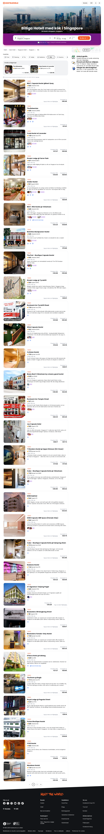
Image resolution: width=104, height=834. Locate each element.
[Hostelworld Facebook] (4, 803)
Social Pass (64, 803)
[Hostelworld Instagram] (11, 803)
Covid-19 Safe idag (38, 220)
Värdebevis (49, 831)
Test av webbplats (59, 831)
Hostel (29, 81)
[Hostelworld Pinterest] (19, 803)
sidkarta (68, 831)
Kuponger (40, 831)
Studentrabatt (65, 822)
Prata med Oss (44, 818)
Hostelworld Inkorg (88, 826)
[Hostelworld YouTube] (15, 803)
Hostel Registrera (87, 818)
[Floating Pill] (29, 784)
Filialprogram (86, 822)
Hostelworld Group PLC (89, 803)
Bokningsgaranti (66, 811)
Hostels (42, 803)
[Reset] (50, 38)
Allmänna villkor (32, 831)
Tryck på (85, 807)
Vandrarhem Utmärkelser (68, 814)
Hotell (41, 807)
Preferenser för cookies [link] (78, 831)
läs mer (37, 77)
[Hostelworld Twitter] (8, 803)
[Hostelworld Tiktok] (22, 803)
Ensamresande (65, 818)
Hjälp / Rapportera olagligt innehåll (47, 822)
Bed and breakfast (45, 811)
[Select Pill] (95, 3)
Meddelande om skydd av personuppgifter (14, 831)
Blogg (63, 807)
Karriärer (85, 811)
